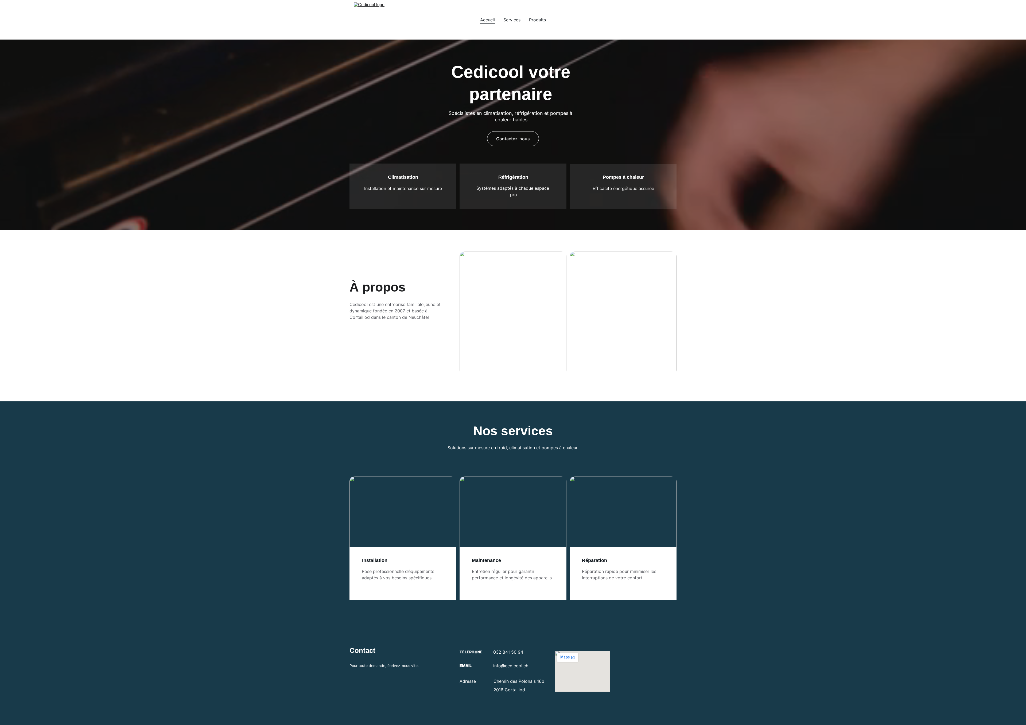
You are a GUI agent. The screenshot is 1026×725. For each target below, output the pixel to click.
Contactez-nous (513, 138)
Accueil (487, 19)
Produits (537, 19)
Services (511, 19)
